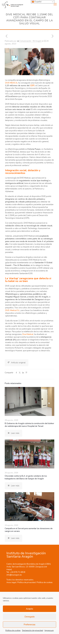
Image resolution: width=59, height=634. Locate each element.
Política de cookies (13, 630)
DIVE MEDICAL (11, 83)
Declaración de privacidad (32, 630)
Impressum (49, 630)
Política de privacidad (26, 582)
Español (37, 2)
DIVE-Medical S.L (12, 310)
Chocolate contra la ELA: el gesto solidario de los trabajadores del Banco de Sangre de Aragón (26, 477)
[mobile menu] (55, 4)
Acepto (29, 608)
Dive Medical (27, 334)
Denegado (29, 616)
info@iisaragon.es (14, 575)
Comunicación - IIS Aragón (30, 41)
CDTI (32, 85)
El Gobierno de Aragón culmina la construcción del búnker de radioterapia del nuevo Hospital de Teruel (29, 424)
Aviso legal (11, 582)
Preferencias (29, 624)
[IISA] (11, 4)
